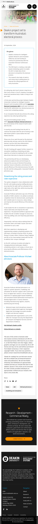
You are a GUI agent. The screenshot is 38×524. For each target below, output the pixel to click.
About (25, 491)
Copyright (10, 515)
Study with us (27, 500)
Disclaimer (16, 515)
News (7, 387)
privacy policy (30, 520)
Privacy (4, 515)
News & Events (27, 503)
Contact (25, 507)
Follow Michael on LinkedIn (12, 329)
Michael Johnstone (25, 387)
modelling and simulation (13, 391)
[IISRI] (4, 509)
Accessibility (23, 515)
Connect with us (18, 439)
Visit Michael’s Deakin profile (12, 325)
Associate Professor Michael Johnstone (19, 122)
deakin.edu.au (10, 1)
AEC (15, 387)
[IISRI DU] (7, 509)
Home (5, 26)
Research (26, 494)
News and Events (14, 26)
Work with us (27, 497)
